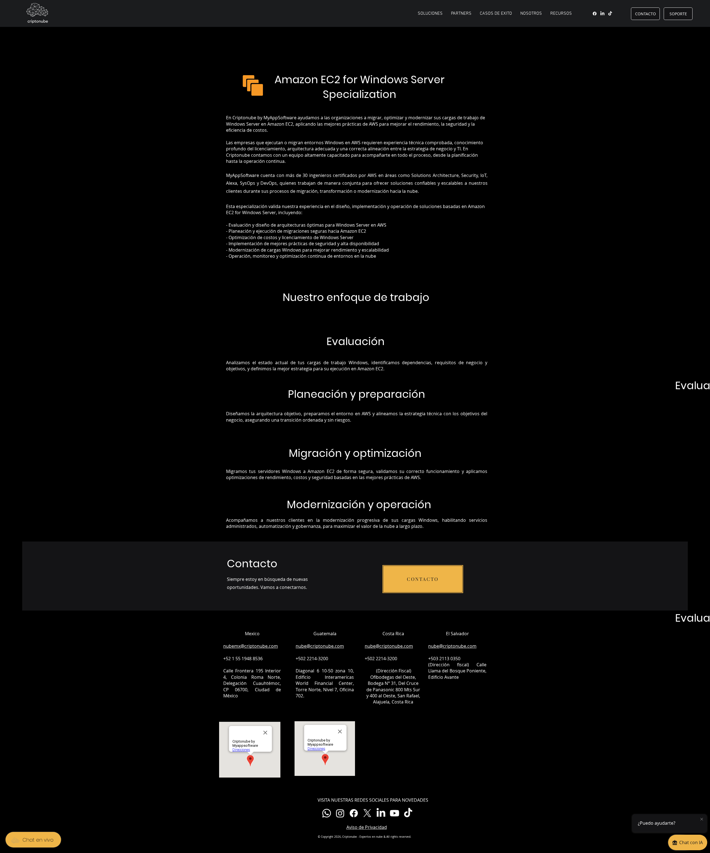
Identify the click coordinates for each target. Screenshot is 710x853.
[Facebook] (594, 13)
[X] (367, 813)
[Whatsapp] (326, 813)
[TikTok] (610, 13)
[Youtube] (394, 813)
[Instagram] (340, 813)
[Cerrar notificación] (701, 819)
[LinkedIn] (602, 13)
